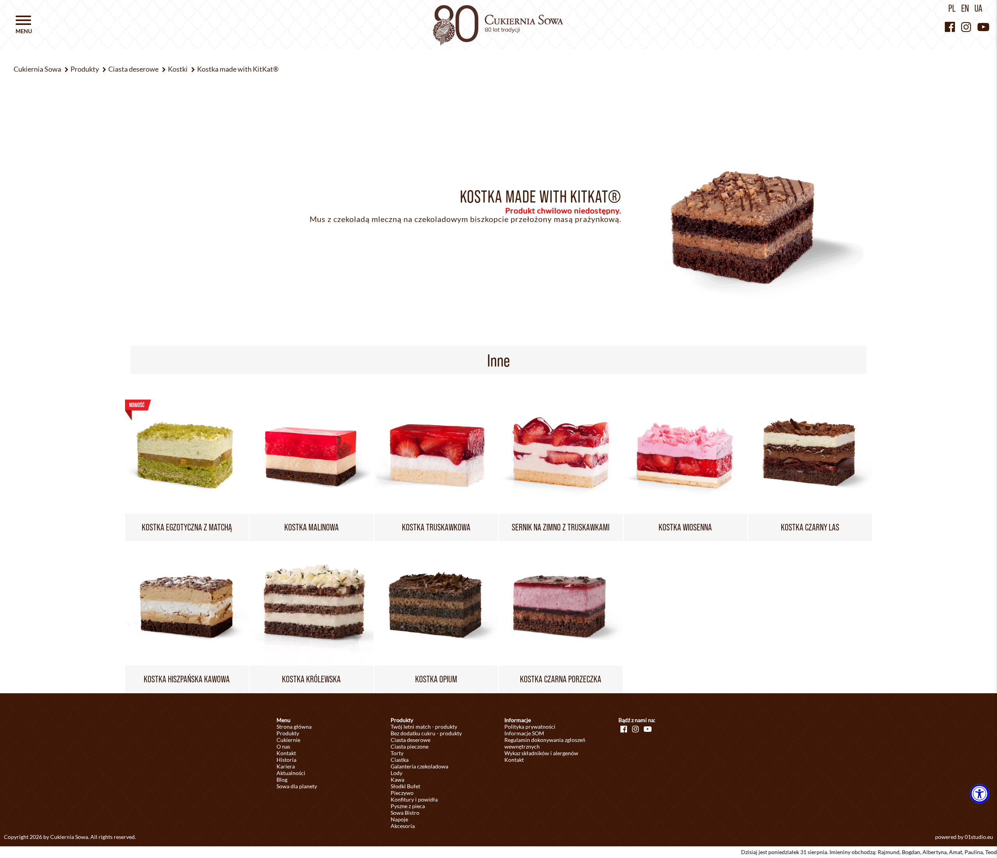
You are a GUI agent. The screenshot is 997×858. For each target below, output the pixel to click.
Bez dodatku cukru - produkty (426, 733)
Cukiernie (288, 739)
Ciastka (400, 759)
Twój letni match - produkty (424, 726)
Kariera (286, 766)
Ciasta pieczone (409, 746)
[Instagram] (966, 26)
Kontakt (286, 753)
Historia (286, 759)
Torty (397, 753)
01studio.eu (979, 836)
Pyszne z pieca (408, 806)
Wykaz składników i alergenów (541, 753)
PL (952, 8)
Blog (282, 779)
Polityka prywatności (529, 726)
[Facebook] (950, 26)
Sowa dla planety (297, 786)
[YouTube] (983, 26)
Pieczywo (402, 792)
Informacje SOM (524, 733)
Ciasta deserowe (410, 739)
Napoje (399, 819)
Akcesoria (403, 826)
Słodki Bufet (405, 786)
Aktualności (291, 773)
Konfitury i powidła (414, 799)
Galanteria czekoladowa (419, 766)
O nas (283, 746)
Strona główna (294, 726)
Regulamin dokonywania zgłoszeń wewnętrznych (544, 743)
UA (978, 8)
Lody (396, 773)
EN (965, 8)
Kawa (397, 779)
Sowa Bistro (405, 812)
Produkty (288, 733)
